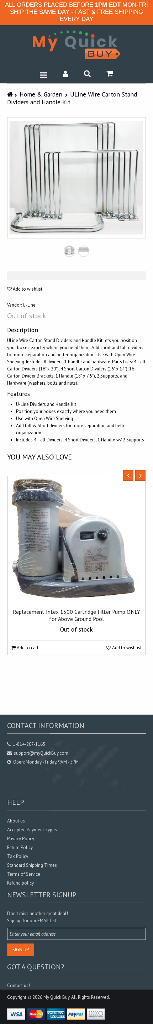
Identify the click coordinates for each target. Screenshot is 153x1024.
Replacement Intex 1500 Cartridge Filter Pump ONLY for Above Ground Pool (76, 615)
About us (16, 821)
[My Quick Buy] (76, 45)
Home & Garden (41, 94)
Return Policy (20, 847)
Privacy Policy (20, 839)
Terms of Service (23, 874)
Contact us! (18, 985)
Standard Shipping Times (32, 865)
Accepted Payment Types (32, 830)
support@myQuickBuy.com (41, 753)
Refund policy (20, 883)
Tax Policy (17, 856)
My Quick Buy (56, 997)
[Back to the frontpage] (11, 94)
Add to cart (27, 648)
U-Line (29, 305)
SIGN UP (20, 950)
